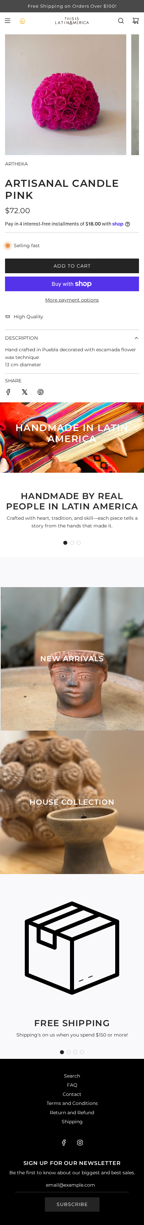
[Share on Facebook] (8, 393)
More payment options (72, 300)
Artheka (16, 164)
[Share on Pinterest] (40, 393)
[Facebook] (64, 1142)
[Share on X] (24, 393)
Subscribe (72, 1204)
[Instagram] (80, 1142)
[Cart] (135, 20)
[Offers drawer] (22, 20)
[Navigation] (7, 20)
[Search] (121, 20)
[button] (65, 543)
